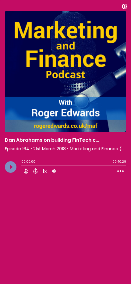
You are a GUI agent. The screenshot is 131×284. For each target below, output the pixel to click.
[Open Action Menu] (120, 171)
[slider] (23, 166)
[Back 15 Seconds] (26, 171)
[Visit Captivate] (124, 7)
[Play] (10, 167)
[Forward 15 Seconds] (35, 171)
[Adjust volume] (53, 171)
